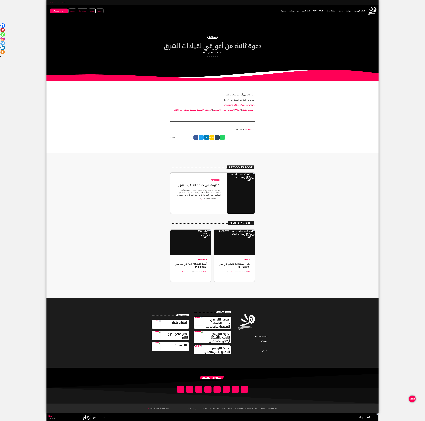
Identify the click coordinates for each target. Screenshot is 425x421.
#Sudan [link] (208, 110)
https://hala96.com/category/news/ (239, 105)
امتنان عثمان (179, 322)
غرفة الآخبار (212, 37)
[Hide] (1, 56)
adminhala (250, 129)
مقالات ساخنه (215, 180)
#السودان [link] (217, 110)
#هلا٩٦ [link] (238, 110)
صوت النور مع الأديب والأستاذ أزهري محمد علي (219, 337)
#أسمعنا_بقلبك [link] (248, 110)
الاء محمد (181, 345)
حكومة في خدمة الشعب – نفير (199, 185)
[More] (2, 52)
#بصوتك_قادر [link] (228, 110)
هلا (148, 408)
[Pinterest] (2, 30)
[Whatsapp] (2, 34)
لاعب (59, 11)
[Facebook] (2, 25)
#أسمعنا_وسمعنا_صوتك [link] (194, 110)
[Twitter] (2, 43)
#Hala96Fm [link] (177, 110)
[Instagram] (2, 39)
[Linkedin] (2, 47)
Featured (202, 259)
